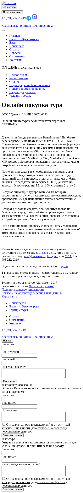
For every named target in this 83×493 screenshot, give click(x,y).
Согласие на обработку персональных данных (32, 293)
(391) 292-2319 (45, 252)
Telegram (52, 256)
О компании (17, 319)
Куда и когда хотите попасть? (21, 464)
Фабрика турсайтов (41, 286)
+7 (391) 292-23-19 (14, 18)
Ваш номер (9, 402)
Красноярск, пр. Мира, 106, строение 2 (27, 25)
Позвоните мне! (12, 12)
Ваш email (8, 359)
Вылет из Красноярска (24, 306)
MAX (68, 256)
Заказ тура (9, 7)
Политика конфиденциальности (23, 289)
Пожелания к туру (14, 366)
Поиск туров (17, 303)
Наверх (7, 340)
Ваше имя (8, 344)
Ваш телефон (10, 351)
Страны (14, 316)
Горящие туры (18, 310)
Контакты (15, 323)
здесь (64, 266)
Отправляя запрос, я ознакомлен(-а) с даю (36, 428)
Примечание (10, 410)
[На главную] (9, 3)
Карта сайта (9, 296)
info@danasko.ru (34, 256)
